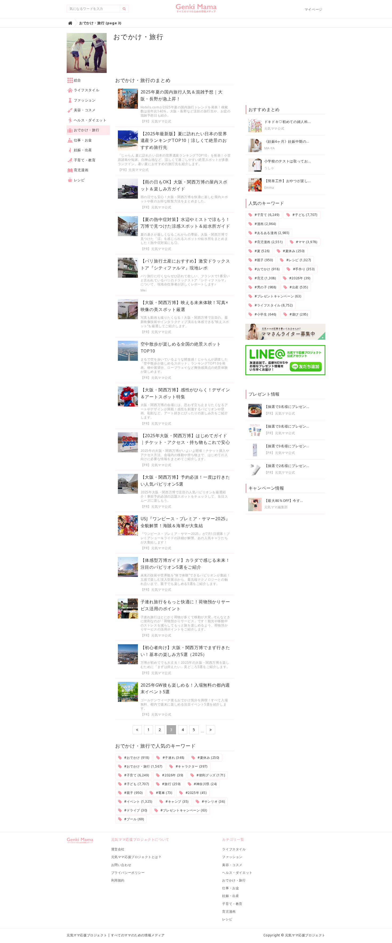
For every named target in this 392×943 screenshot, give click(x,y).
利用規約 (118, 880)
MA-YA (269, 148)
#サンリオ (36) (213, 801)
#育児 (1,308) (265, 278)
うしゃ (269, 168)
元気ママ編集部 (276, 507)
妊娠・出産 (82, 149)
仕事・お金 (82, 140)
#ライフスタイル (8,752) (273, 305)
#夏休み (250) (208, 757)
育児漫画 (80, 169)
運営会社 (118, 849)
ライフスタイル (86, 90)
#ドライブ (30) (135, 810)
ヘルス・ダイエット (90, 120)
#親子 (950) (132, 792)
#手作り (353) (303, 269)
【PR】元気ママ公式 (156, 121)
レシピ (79, 180)
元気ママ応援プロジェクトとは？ (136, 857)
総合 (77, 80)
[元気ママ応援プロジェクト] (196, 10)
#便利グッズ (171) (210, 775)
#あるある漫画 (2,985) (271, 233)
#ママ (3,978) (306, 242)
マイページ (314, 9)
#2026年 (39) (172, 775)
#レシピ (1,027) (298, 260)
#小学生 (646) (265, 314)
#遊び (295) (298, 314)
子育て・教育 (84, 160)
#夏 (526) (261, 251)
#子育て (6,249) (136, 775)
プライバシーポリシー (128, 872)
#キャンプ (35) (177, 801)
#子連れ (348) (173, 757)
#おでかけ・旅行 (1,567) (142, 766)
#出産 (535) (298, 287)
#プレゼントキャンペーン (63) (183, 810)
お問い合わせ (121, 865)
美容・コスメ (84, 110)
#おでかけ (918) (136, 757)
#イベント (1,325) (137, 801)
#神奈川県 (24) (205, 784)
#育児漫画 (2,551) (268, 242)
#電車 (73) (163, 792)
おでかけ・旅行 (86, 130)
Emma (269, 187)
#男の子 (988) (265, 287)
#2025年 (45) (195, 792)
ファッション (84, 100)
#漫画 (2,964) (265, 224)
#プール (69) (133, 819)
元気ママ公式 (274, 128)
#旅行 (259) (171, 784)
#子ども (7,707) (136, 784)
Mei (144, 290)
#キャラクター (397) (191, 766)
